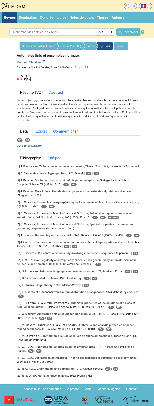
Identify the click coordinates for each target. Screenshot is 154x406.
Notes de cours (81, 17)
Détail (24, 131)
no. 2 (91, 46)
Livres (61, 17)
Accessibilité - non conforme (42, 389)
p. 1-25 (105, 46)
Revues (10, 17)
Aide (88, 389)
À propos (73, 389)
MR (19, 140)
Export (41, 131)
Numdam (113, 217)
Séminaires (28, 17)
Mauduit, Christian (29, 62)
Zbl (27, 140)
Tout (100, 32)
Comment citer (65, 131)
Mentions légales (108, 389)
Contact (131, 389)
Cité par (54, 157)
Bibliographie (30, 157)
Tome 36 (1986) (71, 46)
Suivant (120, 46)
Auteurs (118, 17)
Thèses (103, 17)
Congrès (47, 17)
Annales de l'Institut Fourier (38, 46)
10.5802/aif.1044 (34, 145)
